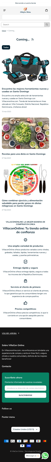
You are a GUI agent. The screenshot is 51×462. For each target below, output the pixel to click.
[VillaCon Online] (25, 10)
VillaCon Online (17, 451)
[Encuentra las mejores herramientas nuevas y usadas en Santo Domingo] (25, 68)
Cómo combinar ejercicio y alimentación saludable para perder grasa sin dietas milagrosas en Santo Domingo (22, 203)
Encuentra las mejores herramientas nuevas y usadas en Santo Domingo (25, 90)
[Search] (47, 24)
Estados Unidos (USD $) (23, 429)
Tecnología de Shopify (33, 451)
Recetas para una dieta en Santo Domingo (24, 154)
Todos (6, 47)
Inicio (4, 31)
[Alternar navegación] (4, 10)
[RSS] (32, 39)
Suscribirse (25, 395)
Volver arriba (9, 333)
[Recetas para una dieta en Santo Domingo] (25, 133)
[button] (46, 10)
